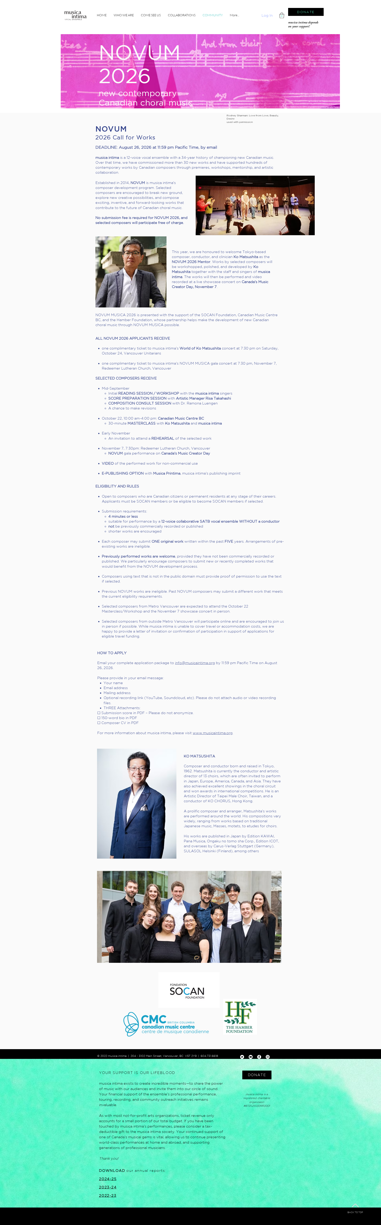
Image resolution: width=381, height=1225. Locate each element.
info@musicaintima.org (195, 663)
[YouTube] (251, 1057)
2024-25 (108, 1179)
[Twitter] (242, 1057)
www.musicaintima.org (213, 733)
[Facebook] (259, 1057)
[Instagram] (268, 1057)
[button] (281, 15)
